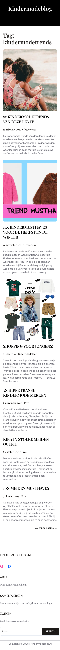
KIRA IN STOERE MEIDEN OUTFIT (26, 442)
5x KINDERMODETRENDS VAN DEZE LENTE (26, 119)
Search (51, 631)
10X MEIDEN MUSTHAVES (26, 488)
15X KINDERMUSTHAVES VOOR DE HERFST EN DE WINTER (25, 232)
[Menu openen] (30, 19)
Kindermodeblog (30, 8)
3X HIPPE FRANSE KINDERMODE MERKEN (24, 393)
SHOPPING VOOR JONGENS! (28, 346)
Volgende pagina (46, 527)
